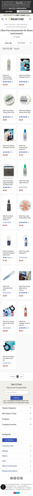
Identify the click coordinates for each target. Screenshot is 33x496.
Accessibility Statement (8, 489)
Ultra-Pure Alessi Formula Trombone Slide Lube (9, 253)
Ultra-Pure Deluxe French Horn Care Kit (8, 323)
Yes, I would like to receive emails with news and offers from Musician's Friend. (16, 402)
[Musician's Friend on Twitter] (14, 478)
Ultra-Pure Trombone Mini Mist (7, 288)
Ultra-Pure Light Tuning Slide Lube (24, 217)
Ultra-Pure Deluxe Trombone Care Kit (9, 146)
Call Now (10, 440)
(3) (12, 81)
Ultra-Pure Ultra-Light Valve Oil (24, 182)
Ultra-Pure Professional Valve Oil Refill (7, 77)
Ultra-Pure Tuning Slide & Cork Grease (24, 288)
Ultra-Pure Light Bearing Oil (24, 252)
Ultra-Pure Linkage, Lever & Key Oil (24, 323)
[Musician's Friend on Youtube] (18, 478)
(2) (28, 117)
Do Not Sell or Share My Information (10, 484)
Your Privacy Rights (7, 487)
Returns (4, 456)
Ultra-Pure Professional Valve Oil (23, 147)
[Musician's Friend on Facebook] (11, 478)
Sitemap (29, 487)
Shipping (5, 451)
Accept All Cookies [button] (24, 11)
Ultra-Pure (12, 24)
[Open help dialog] (3, 487)
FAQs (4, 461)
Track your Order (7, 446)
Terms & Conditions (22, 486)
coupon (23, 15)
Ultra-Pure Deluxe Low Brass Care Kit (8, 358)
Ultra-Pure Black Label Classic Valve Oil (8, 218)
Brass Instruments (22, 24)
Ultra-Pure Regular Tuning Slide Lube (25, 111)
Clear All (16, 48)
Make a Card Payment (9, 466)
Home (6, 24)
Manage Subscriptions (9, 471)
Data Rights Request (26, 484)
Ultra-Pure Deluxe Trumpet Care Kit (24, 76)
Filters (7, 43)
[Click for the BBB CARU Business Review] (16, 493)
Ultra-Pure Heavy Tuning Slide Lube (8, 111)
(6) (28, 81)
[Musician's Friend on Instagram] (21, 478)
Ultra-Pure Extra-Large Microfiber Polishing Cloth (8, 182)
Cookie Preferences (21, 8)
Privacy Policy (19, 3)
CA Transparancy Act (19, 487)
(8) (12, 117)
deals (17, 15)
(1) (12, 152)
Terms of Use (12, 8)
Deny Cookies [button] (9, 11)
